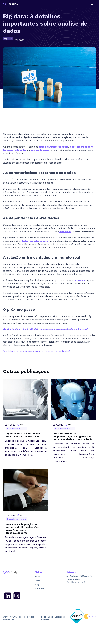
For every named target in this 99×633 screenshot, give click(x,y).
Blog (37, 584)
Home (37, 576)
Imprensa (39, 588)
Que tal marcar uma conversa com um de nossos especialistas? (36, 351)
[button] (92, 4)
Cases (37, 580)
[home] (10, 3)
